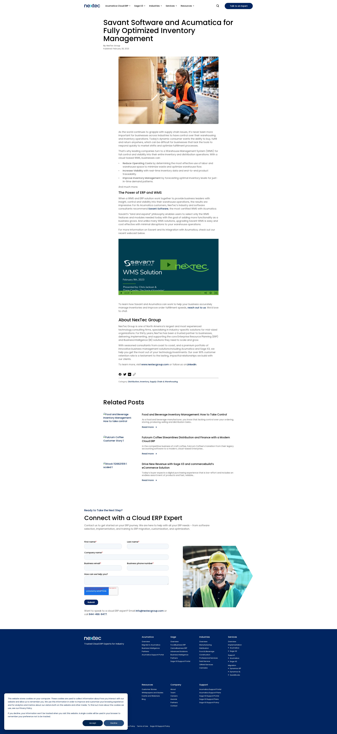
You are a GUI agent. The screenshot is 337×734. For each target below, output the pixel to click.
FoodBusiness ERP (178, 645)
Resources (186, 5)
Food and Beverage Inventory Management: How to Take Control (184, 414)
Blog (144, 699)
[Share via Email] (134, 374)
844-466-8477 (98, 614)
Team (172, 692)
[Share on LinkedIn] (129, 374)
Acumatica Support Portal (153, 654)
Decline (113, 723)
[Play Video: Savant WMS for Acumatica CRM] (168, 264)
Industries (154, 5)
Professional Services (208, 658)
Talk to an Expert (239, 6)
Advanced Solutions (179, 651)
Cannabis (203, 668)
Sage (173, 637)
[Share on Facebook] (120, 374)
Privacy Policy (129, 726)
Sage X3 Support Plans (209, 699)
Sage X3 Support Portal (180, 661)
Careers (174, 696)
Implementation (235, 645)
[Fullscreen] (216, 293)
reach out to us (197, 307)
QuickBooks (235, 675)
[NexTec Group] (92, 6)
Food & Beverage (206, 651)
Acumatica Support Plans (210, 692)
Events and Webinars (151, 696)
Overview (146, 641)
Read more (148, 427)
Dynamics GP (235, 668)
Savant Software (158, 208)
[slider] (166, 293)
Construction (204, 654)
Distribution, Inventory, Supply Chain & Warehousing (153, 381)
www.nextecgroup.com (155, 364)
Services (170, 5)
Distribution (204, 648)
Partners (145, 651)
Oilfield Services (206, 664)
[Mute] (205, 293)
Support (231, 655)
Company (175, 684)
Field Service (204, 661)
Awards (173, 699)
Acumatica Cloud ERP (116, 5)
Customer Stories (149, 689)
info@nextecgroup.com (150, 610)
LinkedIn (191, 364)
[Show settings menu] (210, 293)
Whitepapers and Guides (152, 692)
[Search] (217, 6)
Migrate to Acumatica (151, 645)
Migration (232, 665)
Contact (173, 706)
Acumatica (148, 637)
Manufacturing (205, 645)
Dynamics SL (235, 671)
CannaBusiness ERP (178, 648)
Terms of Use (142, 726)
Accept (92, 723)
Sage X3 (138, 5)
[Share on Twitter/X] (124, 374)
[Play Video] (121, 293)
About (173, 689)
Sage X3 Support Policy (209, 702)
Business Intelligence (151, 648)
